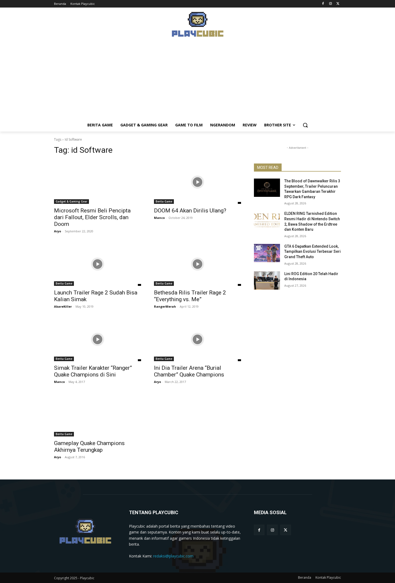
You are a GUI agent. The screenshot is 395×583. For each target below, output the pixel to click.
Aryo (57, 231)
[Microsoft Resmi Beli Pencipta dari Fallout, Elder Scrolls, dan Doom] (97, 182)
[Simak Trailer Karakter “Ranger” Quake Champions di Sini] (97, 339)
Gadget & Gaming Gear (71, 201)
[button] (305, 125)
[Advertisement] (197, 81)
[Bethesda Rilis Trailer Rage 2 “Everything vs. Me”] (197, 264)
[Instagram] (330, 4)
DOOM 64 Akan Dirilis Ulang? (190, 210)
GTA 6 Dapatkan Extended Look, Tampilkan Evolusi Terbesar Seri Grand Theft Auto (312, 251)
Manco (159, 218)
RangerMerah (165, 306)
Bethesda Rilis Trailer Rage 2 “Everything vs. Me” (190, 296)
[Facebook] (323, 4)
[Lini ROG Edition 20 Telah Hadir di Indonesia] (267, 280)
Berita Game (164, 201)
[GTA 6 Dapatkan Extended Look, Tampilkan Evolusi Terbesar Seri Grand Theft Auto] (267, 253)
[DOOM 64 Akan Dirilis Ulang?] (197, 182)
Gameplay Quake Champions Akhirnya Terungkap (89, 446)
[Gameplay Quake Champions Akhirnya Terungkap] (97, 414)
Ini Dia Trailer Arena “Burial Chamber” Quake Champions (189, 371)
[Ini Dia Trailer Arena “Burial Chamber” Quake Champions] (197, 339)
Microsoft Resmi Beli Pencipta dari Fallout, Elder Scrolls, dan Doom (92, 217)
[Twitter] (338, 4)
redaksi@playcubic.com (173, 556)
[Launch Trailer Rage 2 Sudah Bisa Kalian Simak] (97, 264)
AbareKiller (63, 306)
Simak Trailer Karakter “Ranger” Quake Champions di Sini (93, 371)
